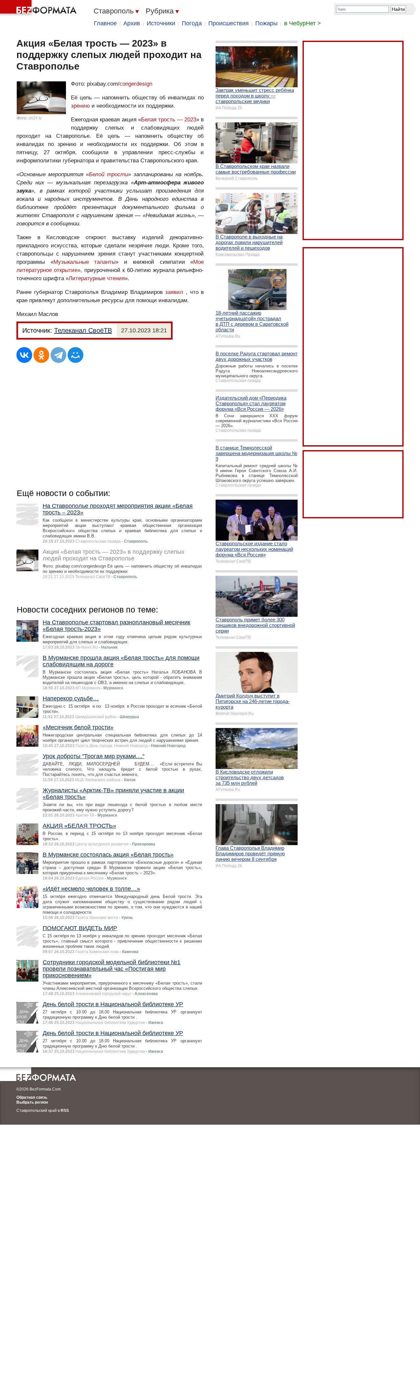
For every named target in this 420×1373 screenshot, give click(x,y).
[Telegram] (58, 355)
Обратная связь (31, 1097)
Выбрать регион (32, 1102)
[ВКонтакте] (24, 355)
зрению (80, 106)
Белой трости (108, 174)
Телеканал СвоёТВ (83, 330)
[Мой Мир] (75, 355)
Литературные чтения (97, 278)
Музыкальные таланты (84, 262)
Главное (105, 23)
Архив (131, 23)
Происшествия (228, 23)
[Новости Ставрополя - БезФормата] (39, 8)
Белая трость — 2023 (168, 119)
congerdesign (135, 84)
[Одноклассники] (41, 355)
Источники (161, 23)
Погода (192, 23)
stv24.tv (35, 118)
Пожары (266, 23)
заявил (174, 292)
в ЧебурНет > (302, 23)
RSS (65, 1110)
